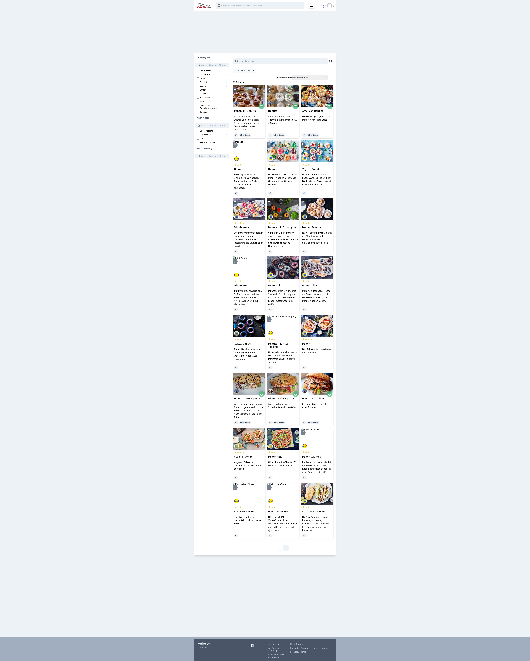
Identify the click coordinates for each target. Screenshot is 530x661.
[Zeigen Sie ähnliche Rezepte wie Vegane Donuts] (304, 193)
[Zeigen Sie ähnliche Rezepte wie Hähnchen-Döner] (270, 535)
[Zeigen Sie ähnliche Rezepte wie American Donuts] (304, 135)
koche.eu (204, 643)
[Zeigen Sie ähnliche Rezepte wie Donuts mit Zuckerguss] (270, 251)
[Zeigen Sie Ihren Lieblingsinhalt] (318, 5)
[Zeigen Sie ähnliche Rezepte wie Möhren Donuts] (304, 251)
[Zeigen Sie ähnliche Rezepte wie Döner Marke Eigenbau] (236, 422)
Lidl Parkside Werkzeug (273, 649)
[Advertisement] (265, 30)
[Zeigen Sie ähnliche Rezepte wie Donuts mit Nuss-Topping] (270, 367)
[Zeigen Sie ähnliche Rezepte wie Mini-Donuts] (236, 251)
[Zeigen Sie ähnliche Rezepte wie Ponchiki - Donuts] (236, 135)
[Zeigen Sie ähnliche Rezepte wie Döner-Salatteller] (304, 477)
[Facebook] (252, 645)
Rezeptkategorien (298, 651)
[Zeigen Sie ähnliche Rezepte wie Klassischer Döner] (236, 535)
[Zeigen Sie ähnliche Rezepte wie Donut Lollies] (304, 309)
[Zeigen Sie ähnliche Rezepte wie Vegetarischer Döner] (304, 535)
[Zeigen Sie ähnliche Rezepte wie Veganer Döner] (236, 477)
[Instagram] (246, 645)
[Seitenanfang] (524, 655)
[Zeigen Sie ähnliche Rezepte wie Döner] (304, 367)
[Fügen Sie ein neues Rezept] (323, 5)
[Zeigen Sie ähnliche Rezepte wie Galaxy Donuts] (236, 367)
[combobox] (260, 5)
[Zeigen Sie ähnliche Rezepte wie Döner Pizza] (270, 477)
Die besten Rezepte (299, 648)
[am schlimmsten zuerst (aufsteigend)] (330, 77)
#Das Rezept (245, 135)
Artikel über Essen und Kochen (276, 656)
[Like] (261, 106)
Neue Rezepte (296, 644)
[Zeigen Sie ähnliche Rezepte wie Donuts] (270, 135)
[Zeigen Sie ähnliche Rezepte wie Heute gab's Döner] (304, 422)
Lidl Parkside (273, 644)
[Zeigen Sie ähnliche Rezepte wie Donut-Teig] (270, 309)
